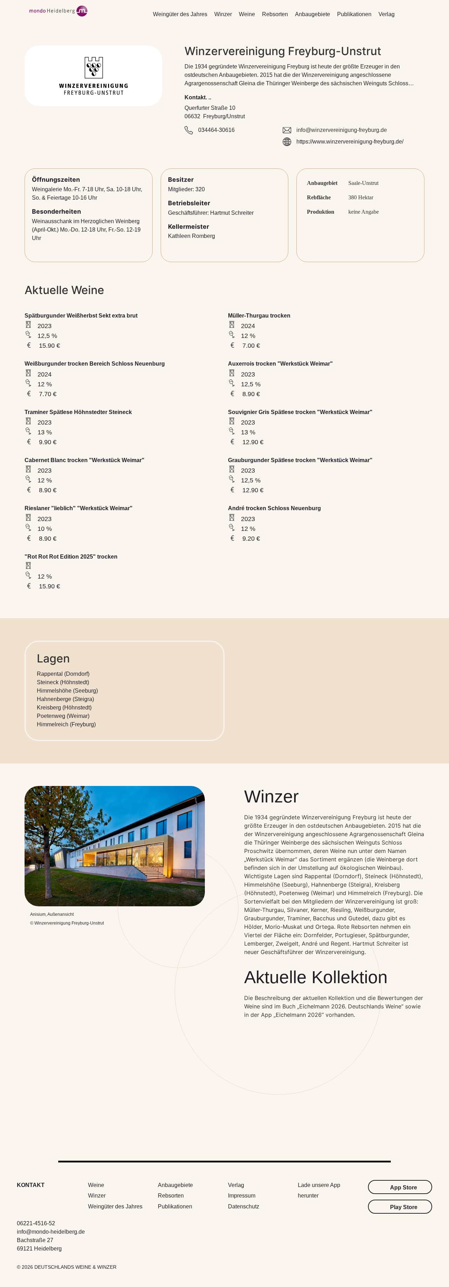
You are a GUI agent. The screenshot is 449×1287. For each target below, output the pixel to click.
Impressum (241, 1196)
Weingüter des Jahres (180, 14)
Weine (247, 14)
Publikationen (354, 14)
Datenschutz (243, 1206)
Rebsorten (275, 14)
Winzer (223, 14)
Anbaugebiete (312, 14)
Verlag (386, 14)
